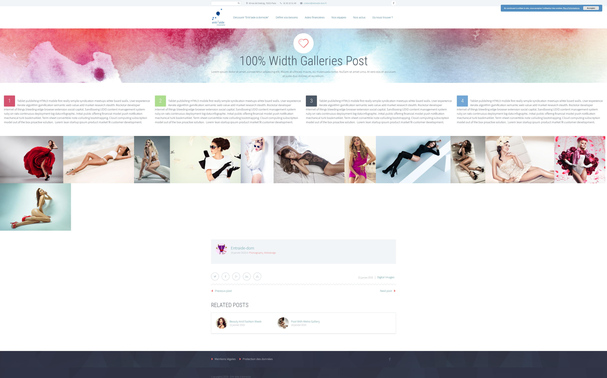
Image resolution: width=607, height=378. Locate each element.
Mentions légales (225, 359)
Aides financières (315, 17)
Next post (386, 291)
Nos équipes (338, 17)
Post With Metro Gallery (305, 321)
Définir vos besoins (287, 17)
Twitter (215, 276)
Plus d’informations (571, 8)
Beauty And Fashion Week (245, 321)
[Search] (238, 3)
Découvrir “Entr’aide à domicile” (251, 17)
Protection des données (258, 359)
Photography (256, 252)
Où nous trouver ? (382, 17)
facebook (393, 3)
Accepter (591, 8)
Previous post (223, 291)
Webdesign (270, 252)
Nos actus (359, 17)
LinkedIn (247, 276)
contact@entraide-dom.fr (315, 3)
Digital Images (385, 277)
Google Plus (236, 276)
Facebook (226, 276)
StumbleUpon (257, 276)
